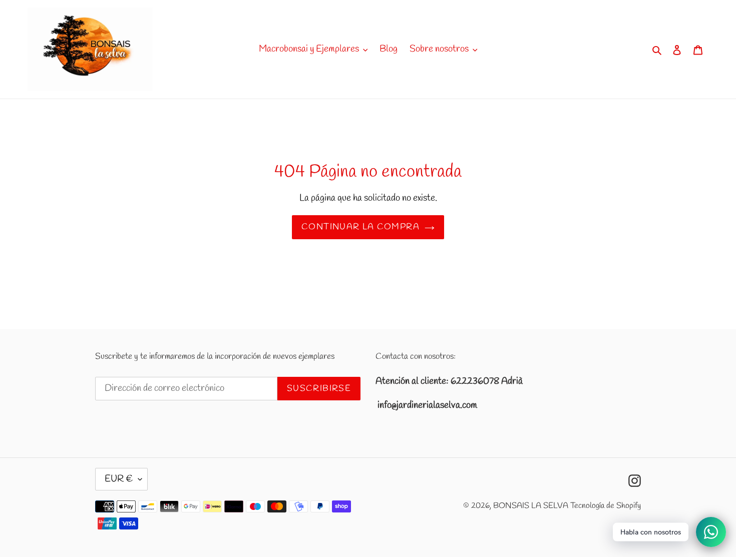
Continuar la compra (360, 227)
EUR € (119, 478)
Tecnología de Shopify (605, 505)
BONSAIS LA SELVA (530, 505)
